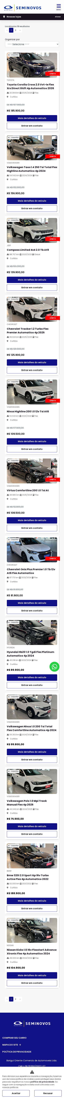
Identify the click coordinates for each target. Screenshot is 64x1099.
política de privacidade (42, 1081)
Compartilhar (15, 55)
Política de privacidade (16, 1051)
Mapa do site (10, 1044)
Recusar (48, 1093)
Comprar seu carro (14, 1037)
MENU (58, 9)
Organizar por (12, 39)
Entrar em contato (32, 125)
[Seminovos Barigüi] (22, 6)
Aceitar (16, 1093)
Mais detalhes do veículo (32, 118)
